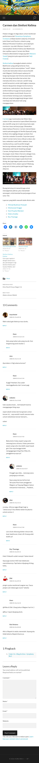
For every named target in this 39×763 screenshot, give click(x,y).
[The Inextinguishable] (9, 241)
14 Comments (18, 29)
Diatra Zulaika (13, 214)
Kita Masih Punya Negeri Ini (12, 286)
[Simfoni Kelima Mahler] (10, 262)
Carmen (5, 119)
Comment (6, 678)
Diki (10, 578)
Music (8, 278)
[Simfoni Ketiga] (25, 241)
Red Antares (13, 624)
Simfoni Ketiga (23, 246)
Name (5, 701)
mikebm (12, 398)
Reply (5, 325)
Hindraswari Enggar (15, 208)
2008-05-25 (6, 29)
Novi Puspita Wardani (16, 211)
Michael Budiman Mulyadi (17, 205)
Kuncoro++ (19, 759)
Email (5, 711)
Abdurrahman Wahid (10, 294)
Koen (15, 334)
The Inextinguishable (9, 246)
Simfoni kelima (8, 63)
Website (6, 721)
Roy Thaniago (13, 217)
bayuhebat (13, 314)
